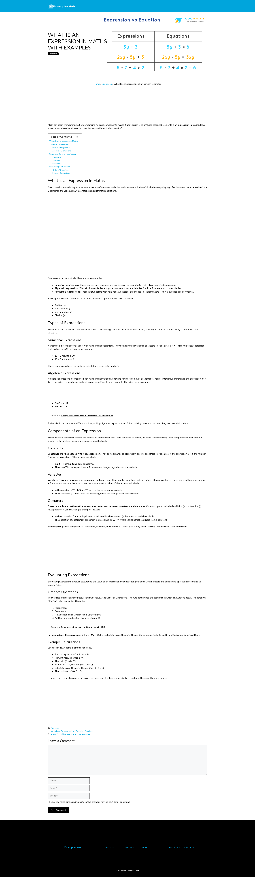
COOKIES (109, 847)
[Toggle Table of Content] (76, 137)
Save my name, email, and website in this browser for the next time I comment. (90, 802)
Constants (56, 157)
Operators (56, 163)
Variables (56, 160)
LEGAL (145, 847)
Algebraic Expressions (61, 151)
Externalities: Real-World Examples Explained (70, 734)
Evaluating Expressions (59, 166)
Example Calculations (61, 173)
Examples (53, 54)
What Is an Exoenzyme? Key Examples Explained (72, 731)
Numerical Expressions (61, 148)
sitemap (129, 847)
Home (97, 84)
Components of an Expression (62, 154)
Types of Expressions (59, 144)
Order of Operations (60, 170)
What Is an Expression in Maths (63, 141)
